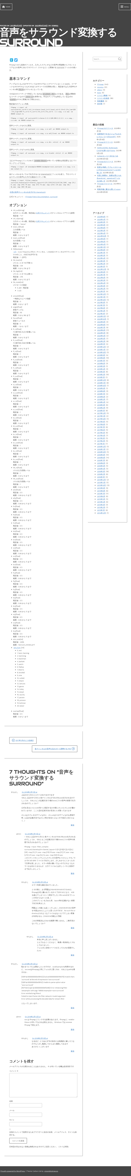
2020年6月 (101, 330)
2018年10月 (101, 385)
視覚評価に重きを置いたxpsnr (109, 189)
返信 (72, 825)
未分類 (99, 104)
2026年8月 (101, 217)
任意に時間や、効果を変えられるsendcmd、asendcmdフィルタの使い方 (109, 178)
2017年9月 (101, 422)
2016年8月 (101, 457)
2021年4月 (101, 311)
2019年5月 (101, 366)
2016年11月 (101, 449)
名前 (11, 1101)
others (99, 90)
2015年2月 (101, 507)
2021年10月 (101, 300)
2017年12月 (101, 413)
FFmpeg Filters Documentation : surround (41, 197)
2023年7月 (101, 253)
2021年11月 (101, 297)
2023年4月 (101, 258)
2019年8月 (101, 358)
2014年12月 (101, 513)
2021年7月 (101, 305)
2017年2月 (101, 441)
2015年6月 (101, 496)
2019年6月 (101, 363)
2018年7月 (101, 394)
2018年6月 (101, 397)
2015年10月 (101, 485)
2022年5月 (101, 280)
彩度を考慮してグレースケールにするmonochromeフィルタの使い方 (109, 170)
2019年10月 (101, 352)
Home (8, 7)
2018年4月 (101, 402)
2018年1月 (101, 410)
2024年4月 (101, 244)
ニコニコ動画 (102, 95)
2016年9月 (101, 455)
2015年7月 (101, 493)
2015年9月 (101, 488)
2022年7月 (101, 275)
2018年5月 (101, 399)
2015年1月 (101, 510)
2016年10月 (101, 452)
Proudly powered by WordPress (12, 1171)
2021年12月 (101, 294)
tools (99, 93)
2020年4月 (101, 336)
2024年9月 (101, 239)
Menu (126, 7)
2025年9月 (101, 225)
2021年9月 (101, 302)
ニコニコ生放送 (103, 98)
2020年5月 (101, 333)
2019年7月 (101, 361)
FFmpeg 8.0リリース (105, 161)
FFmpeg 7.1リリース (104, 184)
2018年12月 (101, 380)
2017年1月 (101, 444)
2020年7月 (101, 327)
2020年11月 (101, 316)
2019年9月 (101, 355)
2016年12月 (101, 446)
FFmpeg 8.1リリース (105, 142)
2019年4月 (101, 369)
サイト (11, 1120)
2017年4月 (101, 435)
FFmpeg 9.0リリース (105, 128)
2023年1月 (101, 266)
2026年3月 (101, 222)
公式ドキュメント (43, 213)
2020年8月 (101, 325)
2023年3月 (101, 261)
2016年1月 (101, 477)
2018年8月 (101, 391)
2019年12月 (101, 347)
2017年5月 (101, 433)
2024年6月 (101, 242)
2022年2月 (101, 289)
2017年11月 (101, 416)
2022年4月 (101, 283)
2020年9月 (101, 322)
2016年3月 (101, 471)
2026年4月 (101, 219)
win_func (17, 648)
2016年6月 (101, 463)
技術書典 (100, 101)
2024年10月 (101, 236)
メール (11, 1110)
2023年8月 (101, 250)
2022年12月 (101, 269)
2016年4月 (101, 469)
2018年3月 (101, 405)
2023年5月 (101, 255)
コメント (13, 1071)
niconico (100, 87)
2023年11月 (101, 247)
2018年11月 (101, 383)
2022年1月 (101, 291)
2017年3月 (101, 438)
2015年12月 (101, 480)
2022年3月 (101, 286)
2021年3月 (101, 314)
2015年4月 (101, 502)
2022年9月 (101, 272)
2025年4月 (101, 233)
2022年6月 (101, 277)
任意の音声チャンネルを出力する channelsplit (28, 192)
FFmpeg (55, 26)
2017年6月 (101, 430)
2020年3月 (101, 338)
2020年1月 (101, 344)
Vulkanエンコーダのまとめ (107, 156)
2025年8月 (101, 228)
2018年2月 (101, 408)
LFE (15, 252)
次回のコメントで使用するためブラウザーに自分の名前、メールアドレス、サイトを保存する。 (43, 1133)
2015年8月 (101, 491)
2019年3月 (101, 372)
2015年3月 (101, 505)
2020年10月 (101, 319)
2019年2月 (101, 374)
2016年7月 (101, 460)
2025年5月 (101, 230)
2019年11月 (101, 350)
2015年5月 (101, 499)
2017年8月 (101, 424)
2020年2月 (101, 341)
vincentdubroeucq (51, 1171)
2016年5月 (101, 466)
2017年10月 (101, 419)
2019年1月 (101, 377)
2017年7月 (101, 427)
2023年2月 (101, 264)
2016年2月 (101, 474)
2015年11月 (101, 482)
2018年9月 (101, 388)
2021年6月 (101, 308)
